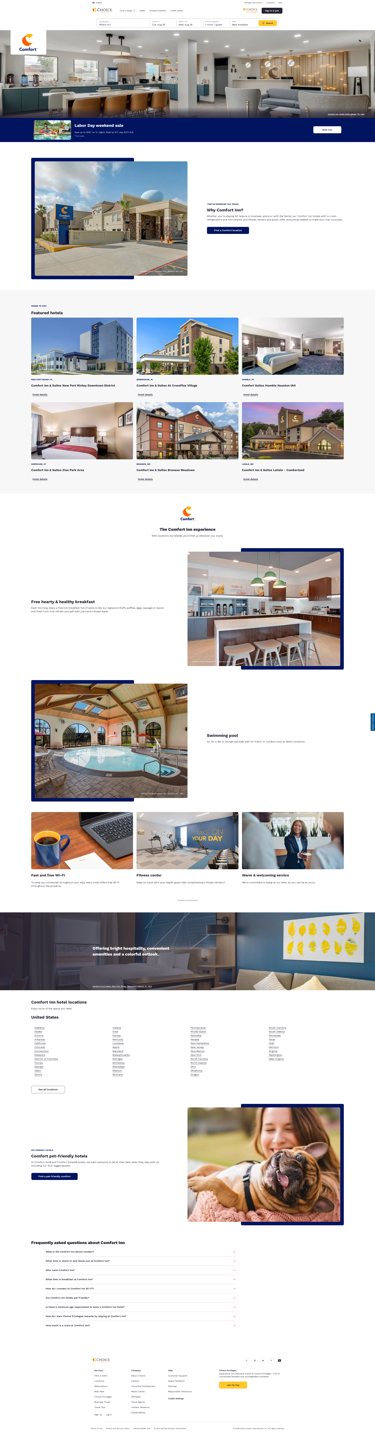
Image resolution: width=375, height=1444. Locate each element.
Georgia (38, 1066)
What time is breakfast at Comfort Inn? (69, 1279)
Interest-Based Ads (141, 1428)
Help (280, 3)
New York (196, 1055)
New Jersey (197, 1047)
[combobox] (127, 11)
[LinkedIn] (263, 1360)
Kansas (116, 1035)
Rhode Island (198, 1031)
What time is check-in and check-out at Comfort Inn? (77, 1261)
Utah (271, 1043)
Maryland (117, 1051)
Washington (275, 1055)
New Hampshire (200, 1043)
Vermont (274, 1047)
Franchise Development (143, 1386)
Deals (142, 10)
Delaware (39, 1055)
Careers (135, 1381)
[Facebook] (246, 1360)
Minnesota (118, 1062)
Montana (117, 1074)
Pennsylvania (198, 1027)
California (40, 1043)
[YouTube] (279, 1360)
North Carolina (199, 1059)
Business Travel (102, 1402)
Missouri (117, 1070)
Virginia (273, 1051)
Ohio (193, 1066)
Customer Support (177, 1376)
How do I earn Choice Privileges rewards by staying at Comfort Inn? (86, 1316)
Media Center (138, 1391)
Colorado (39, 1047)
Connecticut (41, 1051)
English (99, 3)
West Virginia (276, 1059)
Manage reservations (253, 3)
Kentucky (117, 1039)
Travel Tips (99, 1407)
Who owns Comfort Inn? (60, 1270)
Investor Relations (140, 1407)
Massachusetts (121, 1055)
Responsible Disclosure (180, 1391)
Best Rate (99, 1391)
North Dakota (199, 1062)
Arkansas (39, 1039)
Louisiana (117, 1043)
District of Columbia (46, 1059)
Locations (270, 3)
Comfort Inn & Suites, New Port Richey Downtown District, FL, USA (122, 986)
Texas (272, 1039)
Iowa (115, 1031)
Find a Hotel (100, 1376)
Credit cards (176, 10)
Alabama (39, 1027)
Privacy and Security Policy (117, 1428)
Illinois (38, 1074)
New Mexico (198, 1051)
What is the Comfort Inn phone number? (70, 1251)
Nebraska (196, 1035)
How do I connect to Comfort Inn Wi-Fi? (70, 1288)
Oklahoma (196, 1070)
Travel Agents (138, 1402)
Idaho (37, 1070)
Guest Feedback (176, 1381)
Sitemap (172, 1386)
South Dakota (277, 1031)
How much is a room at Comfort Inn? (68, 1325)
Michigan (117, 1059)
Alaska (38, 1031)
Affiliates (135, 1397)
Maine (115, 1047)
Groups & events (158, 10)
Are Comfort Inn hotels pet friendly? (67, 1297)
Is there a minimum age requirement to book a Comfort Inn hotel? (85, 1307)
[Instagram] (255, 1360)
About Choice (138, 1376)
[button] (373, 722)
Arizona (38, 1035)
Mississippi (118, 1066)
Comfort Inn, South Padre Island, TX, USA (346, 114)
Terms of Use (96, 1428)
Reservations (100, 1386)
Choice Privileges (103, 1397)
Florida (38, 1062)
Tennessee (275, 1035)
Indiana (116, 1027)
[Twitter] (271, 1360)
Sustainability (138, 1412)
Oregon (195, 1074)
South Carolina (277, 1027)
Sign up (98, 1414)
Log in (109, 1414)
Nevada (195, 1039)
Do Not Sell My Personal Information (170, 1428)
